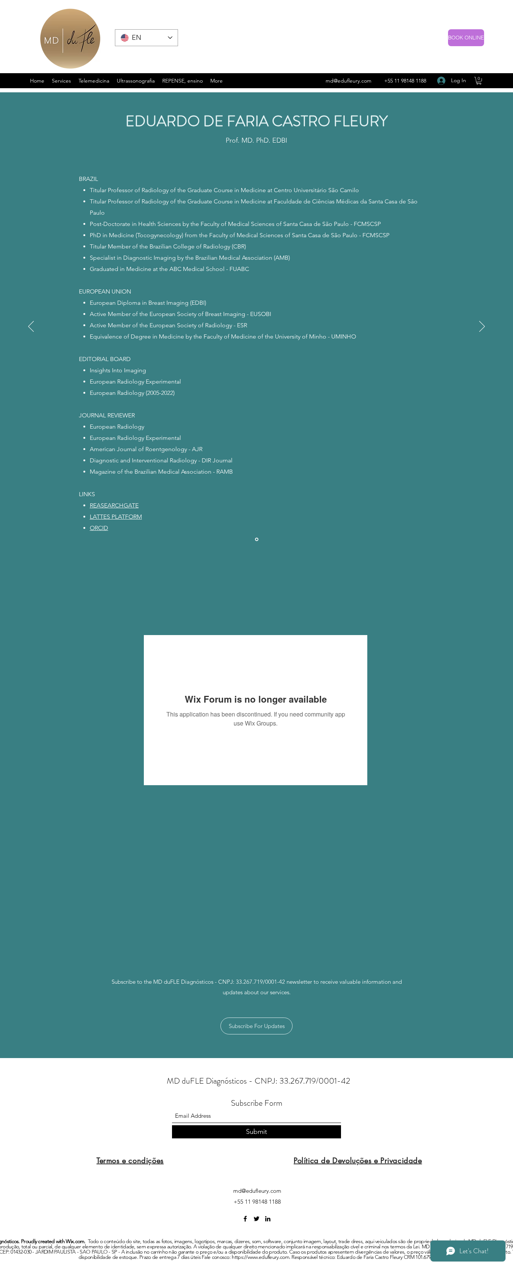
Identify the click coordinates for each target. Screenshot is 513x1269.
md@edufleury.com (348, 80)
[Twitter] (256, 1218)
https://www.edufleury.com (260, 1257)
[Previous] (31, 327)
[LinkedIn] (268, 1218)
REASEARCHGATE (114, 505)
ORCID (99, 527)
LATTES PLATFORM (116, 516)
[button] (478, 80)
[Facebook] (245, 1218)
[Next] (482, 327)
